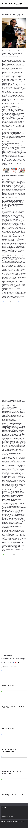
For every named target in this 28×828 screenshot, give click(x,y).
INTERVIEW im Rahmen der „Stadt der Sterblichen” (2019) (13, 795)
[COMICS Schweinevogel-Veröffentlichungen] (14, 734)
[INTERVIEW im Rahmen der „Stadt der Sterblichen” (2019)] (14, 779)
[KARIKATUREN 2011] (14, 713)
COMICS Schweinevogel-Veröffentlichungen (9, 750)
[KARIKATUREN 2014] (14, 670)
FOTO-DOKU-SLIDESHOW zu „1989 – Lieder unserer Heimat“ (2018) (13, 659)
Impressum (4, 812)
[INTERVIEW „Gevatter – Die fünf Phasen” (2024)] (14, 757)
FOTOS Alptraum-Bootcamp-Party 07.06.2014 (13, 707)
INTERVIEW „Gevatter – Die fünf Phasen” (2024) (12, 772)
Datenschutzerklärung (7, 816)
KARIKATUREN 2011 (8, 729)
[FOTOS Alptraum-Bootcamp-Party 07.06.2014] (14, 691)
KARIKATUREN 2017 (7, 655)
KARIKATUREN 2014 (8, 685)
